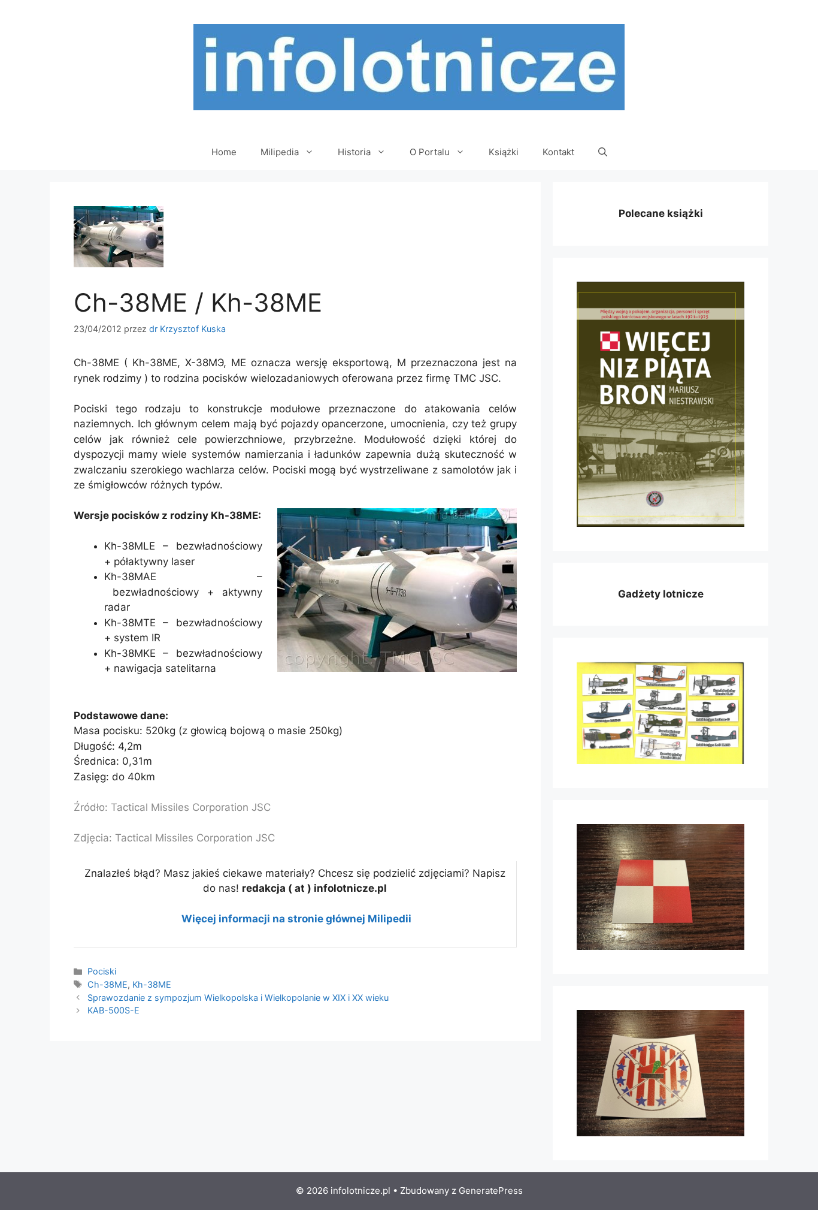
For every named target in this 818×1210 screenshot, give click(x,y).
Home (224, 152)
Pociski (101, 971)
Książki (504, 152)
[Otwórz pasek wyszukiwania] (602, 152)
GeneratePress (491, 1190)
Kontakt (558, 152)
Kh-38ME (151, 984)
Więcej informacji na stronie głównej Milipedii (296, 919)
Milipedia (279, 152)
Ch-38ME (107, 984)
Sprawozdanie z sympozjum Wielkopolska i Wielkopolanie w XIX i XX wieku (238, 997)
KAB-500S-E (113, 1010)
